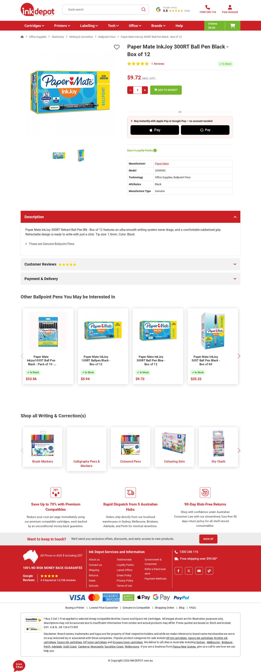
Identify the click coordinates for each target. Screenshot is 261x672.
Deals (92, 580)
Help (179, 26)
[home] (22, 36)
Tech (111, 26)
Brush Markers (42, 461)
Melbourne (213, 642)
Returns (93, 575)
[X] (188, 570)
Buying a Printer (74, 607)
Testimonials (124, 559)
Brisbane (227, 642)
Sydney (200, 642)
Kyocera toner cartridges (128, 642)
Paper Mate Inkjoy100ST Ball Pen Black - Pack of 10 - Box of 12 (41, 362)
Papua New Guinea (184, 646)
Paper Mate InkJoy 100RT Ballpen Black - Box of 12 (95, 360)
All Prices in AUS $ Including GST (61, 555)
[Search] (143, 9)
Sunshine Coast (114, 646)
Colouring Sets (174, 461)
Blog (181, 607)
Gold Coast (70, 646)
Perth (47, 646)
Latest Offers (124, 570)
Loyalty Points (125, 564)
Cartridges (32, 26)
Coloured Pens (130, 461)
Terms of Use (124, 585)
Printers (60, 26)
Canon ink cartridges (200, 638)
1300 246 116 (188, 552)
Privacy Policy (125, 580)
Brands (156, 26)
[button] (238, 356)
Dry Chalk (218, 461)
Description (34, 217)
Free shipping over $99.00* (198, 559)
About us (94, 559)
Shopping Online (164, 607)
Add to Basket (167, 89)
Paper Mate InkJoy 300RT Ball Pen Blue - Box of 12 (151, 360)
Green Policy (124, 575)
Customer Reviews (46, 266)
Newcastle (97, 646)
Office (133, 26)
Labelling (87, 26)
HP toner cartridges (95, 642)
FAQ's (192, 607)
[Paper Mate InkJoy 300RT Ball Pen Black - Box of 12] (70, 92)
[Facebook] (178, 570)
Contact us (95, 564)
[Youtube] (199, 570)
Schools (93, 585)
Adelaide (57, 646)
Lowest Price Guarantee (103, 607)
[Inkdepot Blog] (209, 570)
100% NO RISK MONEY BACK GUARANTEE (53, 568)
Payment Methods (155, 578)
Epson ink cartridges (69, 642)
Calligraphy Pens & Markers (86, 464)
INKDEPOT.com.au (141, 660)
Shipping (94, 570)
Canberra (83, 646)
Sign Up (208, 538)
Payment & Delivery (41, 278)
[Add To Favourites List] (70, 47)
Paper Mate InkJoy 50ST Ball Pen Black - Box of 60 (206, 360)
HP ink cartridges (176, 638)
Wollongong (132, 646)
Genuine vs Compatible (136, 607)
